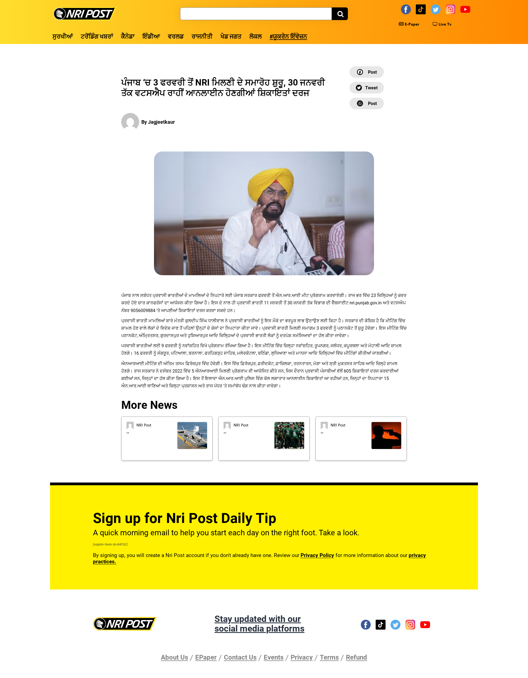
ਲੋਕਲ (255, 37)
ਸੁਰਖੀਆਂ (63, 37)
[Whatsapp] (367, 103)
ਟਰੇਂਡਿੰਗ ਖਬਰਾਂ (97, 37)
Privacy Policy (317, 555)
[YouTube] (466, 9)
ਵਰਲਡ (176, 37)
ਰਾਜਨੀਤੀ (202, 37)
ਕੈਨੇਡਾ (127, 37)
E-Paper (411, 24)
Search (340, 13)
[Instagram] (451, 9)
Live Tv (445, 24)
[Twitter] (436, 9)
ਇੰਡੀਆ (151, 37)
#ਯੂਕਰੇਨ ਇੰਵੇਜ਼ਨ (288, 37)
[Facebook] (407, 9)
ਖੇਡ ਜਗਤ (231, 37)
